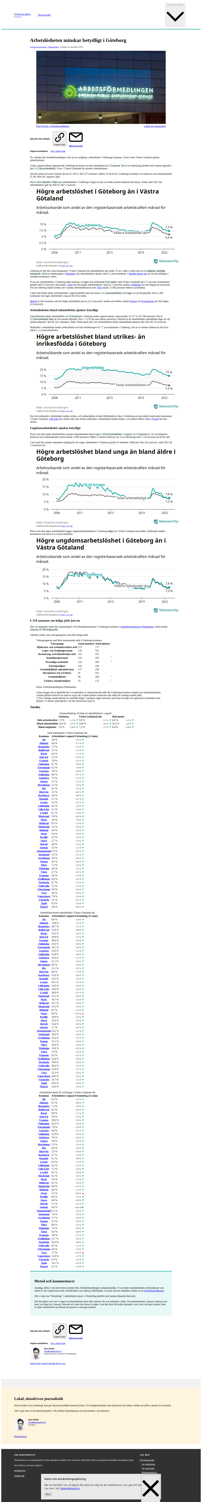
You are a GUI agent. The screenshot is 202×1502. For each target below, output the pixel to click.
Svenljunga (44, 858)
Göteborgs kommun (38, 47)
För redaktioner (148, 1464)
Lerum (44, 802)
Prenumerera (20, 1436)
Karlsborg (43, 795)
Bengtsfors (44, 746)
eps (71, 266)
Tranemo (44, 875)
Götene (44, 781)
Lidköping (43, 805)
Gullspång (43, 774)
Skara (44, 840)
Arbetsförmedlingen (154, 1290)
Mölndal (43, 830)
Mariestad (43, 816)
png (63, 266)
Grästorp (44, 771)
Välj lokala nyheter (175, 5)
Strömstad (70, 273)
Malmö (33, 301)
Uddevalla (43, 886)
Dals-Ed (43, 757)
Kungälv (43, 799)
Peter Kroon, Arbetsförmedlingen (52, 126)
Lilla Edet (54, 419)
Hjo (44, 788)
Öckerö (155, 419)
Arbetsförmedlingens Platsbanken (137, 626)
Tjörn (70, 284)
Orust (44, 833)
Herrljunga (44, 785)
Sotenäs (44, 847)
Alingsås (43, 743)
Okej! (48, 1494)
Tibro (44, 865)
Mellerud (44, 823)
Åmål (44, 903)
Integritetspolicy (70, 1488)
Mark (44, 819)
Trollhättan (135, 284)
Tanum (44, 861)
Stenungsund (44, 851)
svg (67, 266)
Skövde (44, 844)
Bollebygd (44, 750)
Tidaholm (44, 868)
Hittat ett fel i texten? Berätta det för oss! (47, 1363)
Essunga (43, 760)
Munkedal (43, 826)
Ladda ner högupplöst (155, 126)
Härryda (43, 792)
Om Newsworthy (147, 1460)
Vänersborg (43, 896)
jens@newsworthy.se (53, 1351)
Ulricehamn (44, 889)
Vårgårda (44, 899)
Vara (44, 893)
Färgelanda (44, 767)
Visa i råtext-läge (58, 151)
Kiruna (133, 301)
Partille (44, 837)
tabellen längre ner (138, 273)
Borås (44, 753)
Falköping (43, 764)
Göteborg (44, 778)
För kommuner (148, 1468)
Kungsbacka (148, 301)
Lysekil (44, 812)
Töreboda (44, 882)
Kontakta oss (19, 1470)
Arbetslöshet (53, 47)
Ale (44, 739)
